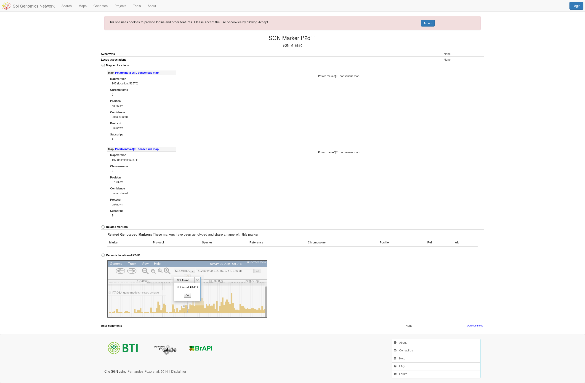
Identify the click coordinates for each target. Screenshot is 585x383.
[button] (465, 65)
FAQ (400, 366)
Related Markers (117, 227)
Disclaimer (178, 371)
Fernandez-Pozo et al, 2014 (148, 371)
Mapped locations (117, 65)
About (401, 342)
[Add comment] (475, 325)
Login (576, 5)
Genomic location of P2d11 (123, 255)
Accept (428, 23)
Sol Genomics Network (34, 6)
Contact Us (404, 350)
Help (400, 358)
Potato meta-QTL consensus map (137, 72)
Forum (401, 374)
